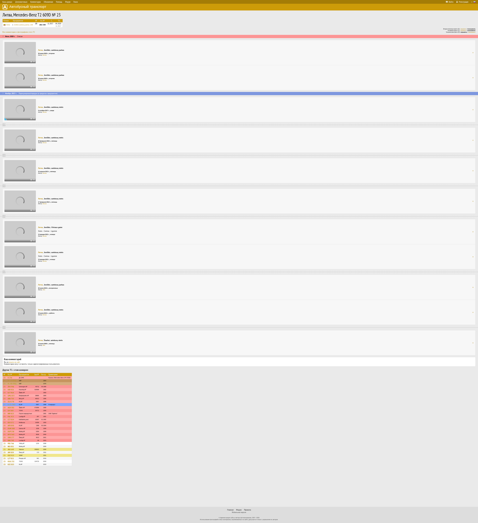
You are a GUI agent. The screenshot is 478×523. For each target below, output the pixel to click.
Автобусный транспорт (27, 7)
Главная (230, 510)
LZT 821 (11, 458)
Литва (8, 25)
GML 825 (11, 395)
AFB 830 (11, 425)
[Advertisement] (239, 487)
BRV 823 (11, 413)
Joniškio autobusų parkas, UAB (23, 25)
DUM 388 (11, 428)
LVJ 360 (10, 410)
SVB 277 (11, 437)
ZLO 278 (11, 401)
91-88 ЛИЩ (12, 383)
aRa (44, 289)
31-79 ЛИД (12, 380)
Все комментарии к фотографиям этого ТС (18, 32)
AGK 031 (11, 407)
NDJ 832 (11, 446)
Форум (239, 510)
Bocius (45, 55)
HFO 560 (11, 434)
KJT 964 (11, 392)
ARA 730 (11, 398)
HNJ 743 (11, 440)
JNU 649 (11, 449)
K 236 (10, 377)
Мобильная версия (239, 512)
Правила (247, 510)
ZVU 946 (11, 386)
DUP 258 (11, 431)
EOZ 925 (11, 455)
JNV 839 (11, 452)
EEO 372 (11, 422)
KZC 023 (11, 464)
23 (4, 377)
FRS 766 (11, 443)
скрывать (463, 29)
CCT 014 (11, 419)
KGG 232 (11, 461)
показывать (472, 32)
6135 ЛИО (12, 404)
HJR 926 (11, 389)
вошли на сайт (14, 362)
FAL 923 (11, 416)
